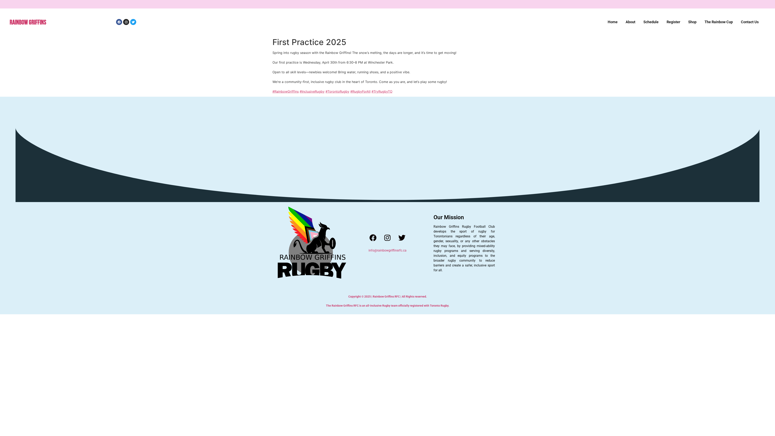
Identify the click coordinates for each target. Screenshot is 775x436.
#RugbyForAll (360, 91)
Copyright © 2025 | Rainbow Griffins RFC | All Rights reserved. (387, 296)
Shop (692, 22)
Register (673, 22)
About (630, 22)
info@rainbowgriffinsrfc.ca (387, 250)
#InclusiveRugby (312, 91)
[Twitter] (402, 237)
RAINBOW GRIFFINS (28, 22)
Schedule (651, 22)
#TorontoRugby (337, 91)
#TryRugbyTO (382, 91)
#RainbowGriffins (285, 91)
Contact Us (750, 22)
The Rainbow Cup (719, 22)
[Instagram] (387, 237)
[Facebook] (373, 237)
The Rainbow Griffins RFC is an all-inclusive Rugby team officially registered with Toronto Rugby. (387, 305)
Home (613, 22)
